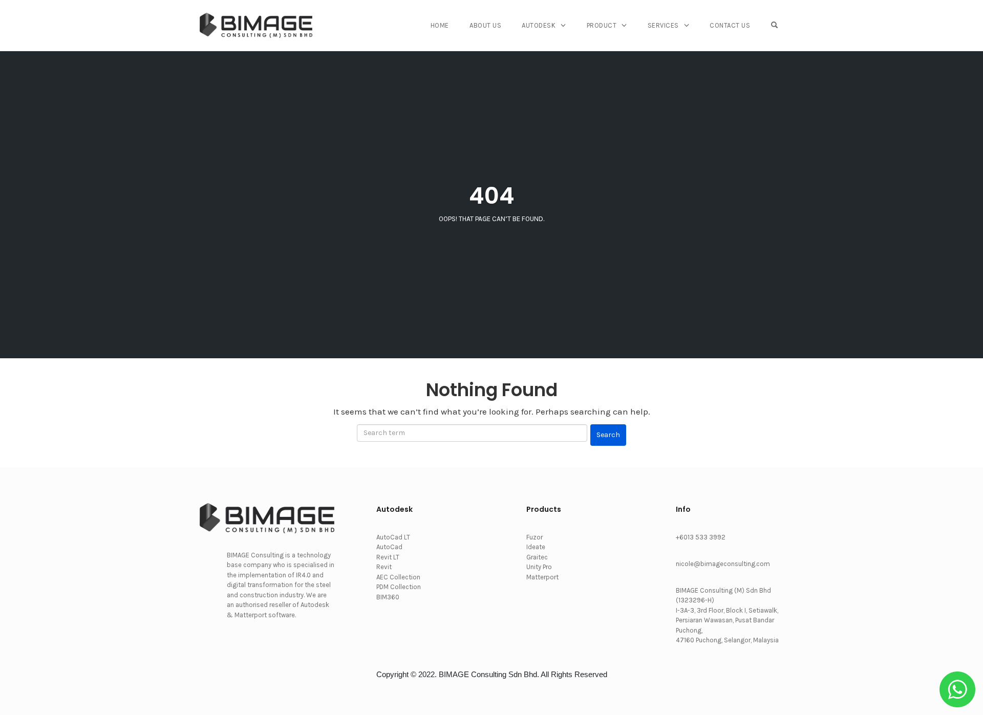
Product (602, 25)
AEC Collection (398, 577)
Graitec (537, 557)
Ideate (535, 547)
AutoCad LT (393, 537)
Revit (384, 567)
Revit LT (387, 557)
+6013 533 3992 (700, 537)
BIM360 (387, 597)
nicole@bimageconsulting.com (723, 564)
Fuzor (534, 537)
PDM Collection (398, 587)
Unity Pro (539, 567)
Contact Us (730, 25)
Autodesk (538, 25)
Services (663, 25)
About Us (485, 25)
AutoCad (389, 547)
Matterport (542, 577)
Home (440, 25)
